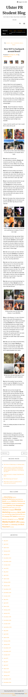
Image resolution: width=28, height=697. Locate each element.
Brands (4, 501)
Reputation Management (8, 519)
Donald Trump (11, 507)
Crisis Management (17, 506)
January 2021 (7, 554)
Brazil (21, 43)
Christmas (20, 501)
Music (3, 514)
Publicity (23, 516)
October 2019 (7, 596)
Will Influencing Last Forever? (11, 479)
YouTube (12, 527)
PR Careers (13, 516)
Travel (14, 45)
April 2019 (6, 603)
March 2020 (6, 579)
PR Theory (19, 516)
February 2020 (7, 582)
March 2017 (6, 668)
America (14, 497)
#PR (3, 497)
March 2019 (6, 606)
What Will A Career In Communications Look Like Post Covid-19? (13, 482)
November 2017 (7, 651)
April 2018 (6, 634)
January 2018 (7, 644)
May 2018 (6, 630)
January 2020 (7, 585)
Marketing (6, 512)
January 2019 (7, 613)
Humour (19, 507)
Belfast (13, 499)
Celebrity (14, 501)
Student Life (13, 522)
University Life (15, 524)
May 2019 (6, 599)
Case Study (8, 501)
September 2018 (7, 627)
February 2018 (7, 641)
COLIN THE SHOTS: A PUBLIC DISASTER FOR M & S (14, 475)
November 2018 (7, 620)
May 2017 (6, 662)
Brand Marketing (19, 499)
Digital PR (5, 507)
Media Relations (13, 512)
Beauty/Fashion (7, 499)
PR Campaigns (6, 516)
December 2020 (7, 558)
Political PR (19, 514)
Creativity (9, 506)
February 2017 (7, 672)
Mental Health (21, 512)
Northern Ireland (11, 514)
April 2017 (6, 665)
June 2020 (6, 568)
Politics (23, 514)
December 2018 (7, 617)
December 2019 (7, 589)
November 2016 (7, 682)
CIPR (24, 501)
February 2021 (7, 551)
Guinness (16, 507)
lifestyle (18, 509)
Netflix (6, 514)
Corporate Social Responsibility (18, 503)
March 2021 (6, 547)
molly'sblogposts (7, 56)
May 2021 (6, 541)
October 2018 (7, 624)
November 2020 (7, 561)
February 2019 (7, 610)
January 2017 (6, 675)
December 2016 (7, 679)
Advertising (8, 497)
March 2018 (6, 637)
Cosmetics (4, 505)
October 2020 (7, 565)
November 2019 (7, 592)
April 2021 (6, 544)
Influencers (5, 510)
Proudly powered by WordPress (8, 693)
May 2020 (6, 572)
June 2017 (6, 658)
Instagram (11, 510)
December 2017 (7, 648)
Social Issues (16, 519)
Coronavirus (6, 503)
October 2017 (7, 655)
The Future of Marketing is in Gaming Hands (14, 464)
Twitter (9, 524)
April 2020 (6, 575)
